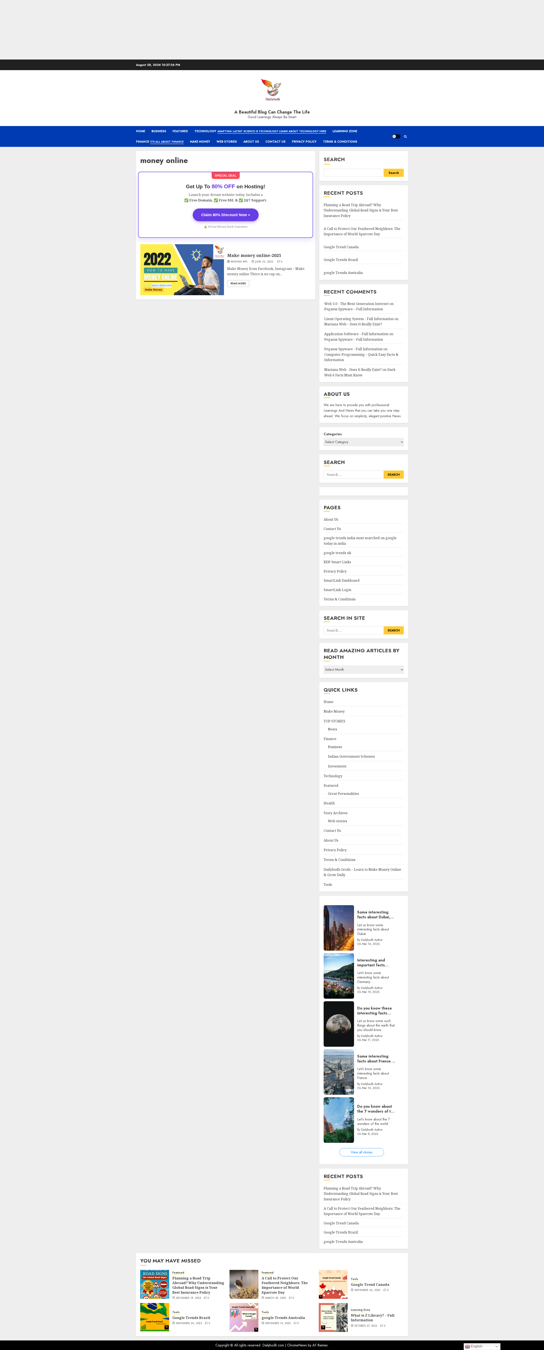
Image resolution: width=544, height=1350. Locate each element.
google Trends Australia (344, 272)
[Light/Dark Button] (396, 136)
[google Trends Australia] (244, 1317)
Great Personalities (343, 793)
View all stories (362, 1152)
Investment (337, 766)
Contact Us (275, 141)
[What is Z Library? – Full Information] (333, 1317)
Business (159, 131)
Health (329, 803)
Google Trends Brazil (341, 259)
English (476, 1346)
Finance (160, 141)
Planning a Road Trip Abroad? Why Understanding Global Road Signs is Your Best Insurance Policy (361, 210)
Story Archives (335, 813)
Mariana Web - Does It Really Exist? (353, 369)
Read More (238, 283)
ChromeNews (297, 1345)
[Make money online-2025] (182, 269)
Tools (328, 884)
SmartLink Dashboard (342, 580)
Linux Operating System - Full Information (359, 318)
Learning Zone (345, 131)
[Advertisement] (127, 30)
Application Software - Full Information (356, 334)
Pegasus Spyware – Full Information (353, 309)
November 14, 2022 (278, 1323)
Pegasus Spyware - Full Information (353, 349)
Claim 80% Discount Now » (225, 215)
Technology (260, 131)
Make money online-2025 (254, 255)
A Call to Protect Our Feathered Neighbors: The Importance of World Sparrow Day (285, 1285)
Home (140, 131)
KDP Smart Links (337, 562)
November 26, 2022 (367, 1290)
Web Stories (227, 141)
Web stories (337, 821)
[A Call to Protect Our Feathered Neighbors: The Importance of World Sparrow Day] (244, 1284)
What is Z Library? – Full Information (372, 1317)
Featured (180, 131)
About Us (251, 141)
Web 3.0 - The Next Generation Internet (356, 303)
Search (334, 159)
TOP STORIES (334, 721)
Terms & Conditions (340, 141)
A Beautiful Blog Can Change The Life (272, 112)
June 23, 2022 (264, 262)
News (332, 729)
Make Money (200, 141)
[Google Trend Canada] (333, 1284)
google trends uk (337, 552)
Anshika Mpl (239, 262)
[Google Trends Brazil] (154, 1317)
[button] (405, 136)
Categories (333, 434)
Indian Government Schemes (351, 756)
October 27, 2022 (365, 1326)
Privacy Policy (304, 141)
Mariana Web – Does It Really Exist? (353, 324)
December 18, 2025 (188, 1298)
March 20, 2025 (275, 1298)
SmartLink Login (337, 589)
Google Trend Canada (341, 247)
